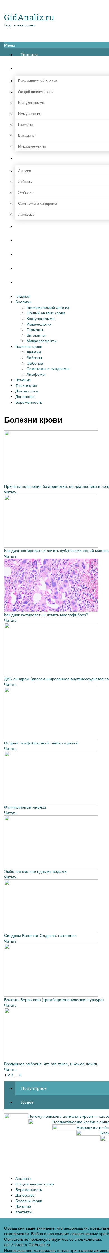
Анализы (23, 301)
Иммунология (39, 324)
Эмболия (35, 363)
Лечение (23, 379)
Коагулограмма (41, 318)
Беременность (28, 402)
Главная (22, 296)
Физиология (26, 385)
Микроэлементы (41, 340)
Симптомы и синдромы (48, 368)
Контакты (23, 1212)
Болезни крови (28, 346)
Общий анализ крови (46, 312)
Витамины (36, 335)
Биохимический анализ (48, 307)
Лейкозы (34, 357)
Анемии (34, 352)
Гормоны (35, 329)
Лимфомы (36, 374)
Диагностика (26, 391)
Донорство (25, 396)
